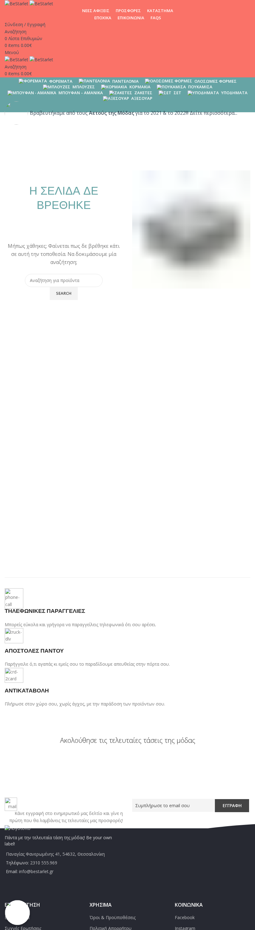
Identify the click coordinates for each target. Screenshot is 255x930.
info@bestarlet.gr (36, 871)
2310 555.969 (43, 863)
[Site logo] (17, 3)
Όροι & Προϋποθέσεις (113, 917)
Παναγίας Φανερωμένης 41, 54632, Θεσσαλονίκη (55, 854)
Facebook (185, 917)
